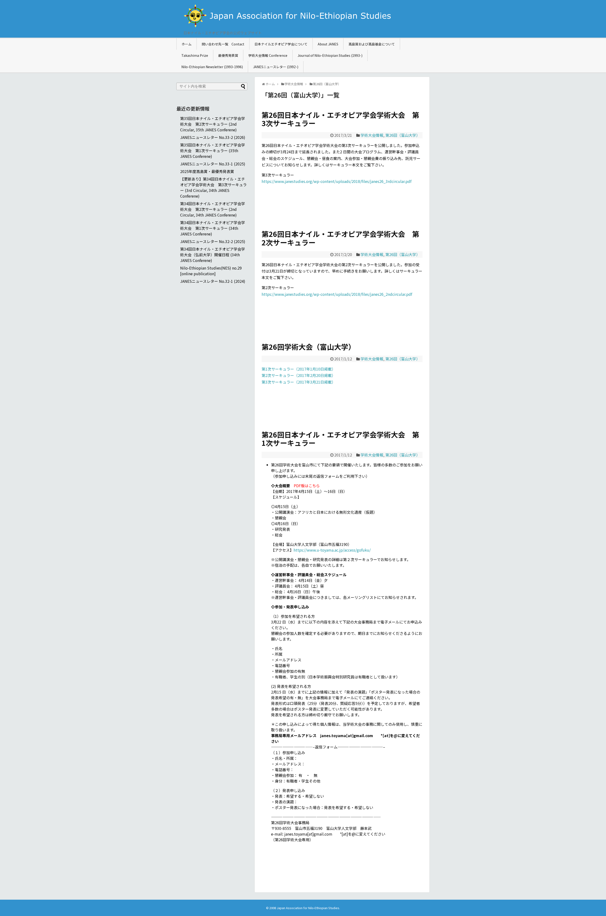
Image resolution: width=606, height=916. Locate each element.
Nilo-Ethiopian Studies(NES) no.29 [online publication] (211, 270)
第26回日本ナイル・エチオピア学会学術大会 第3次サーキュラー (340, 119)
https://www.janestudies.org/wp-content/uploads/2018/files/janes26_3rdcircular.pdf (336, 181)
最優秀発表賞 (228, 55)
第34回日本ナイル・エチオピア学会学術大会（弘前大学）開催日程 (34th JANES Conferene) (212, 254)
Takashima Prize (194, 55)
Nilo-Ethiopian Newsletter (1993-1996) (212, 66)
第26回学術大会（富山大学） (308, 346)
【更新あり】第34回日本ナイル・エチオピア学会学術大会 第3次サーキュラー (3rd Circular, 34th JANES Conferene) (213, 187)
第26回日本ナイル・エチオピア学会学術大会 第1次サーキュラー (340, 438)
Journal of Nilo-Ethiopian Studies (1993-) (330, 55)
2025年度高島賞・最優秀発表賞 (207, 171)
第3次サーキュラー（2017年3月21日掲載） (298, 382)
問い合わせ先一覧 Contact (223, 44)
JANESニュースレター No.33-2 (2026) (212, 137)
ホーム (187, 44)
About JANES (328, 44)
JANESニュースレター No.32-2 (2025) (212, 241)
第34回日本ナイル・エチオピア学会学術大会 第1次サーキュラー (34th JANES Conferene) (212, 228)
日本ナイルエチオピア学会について (280, 44)
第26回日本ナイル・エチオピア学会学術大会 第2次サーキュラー (340, 238)
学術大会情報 (372, 135)
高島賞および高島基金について (371, 44)
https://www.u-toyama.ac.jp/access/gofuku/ (332, 550)
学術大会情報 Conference (267, 55)
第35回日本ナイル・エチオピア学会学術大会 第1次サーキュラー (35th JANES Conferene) (212, 150)
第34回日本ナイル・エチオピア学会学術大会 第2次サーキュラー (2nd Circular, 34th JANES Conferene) (212, 209)
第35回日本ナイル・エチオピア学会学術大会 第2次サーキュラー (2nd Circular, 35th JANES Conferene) (212, 124)
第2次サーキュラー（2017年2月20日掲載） (298, 375)
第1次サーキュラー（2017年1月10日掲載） (298, 369)
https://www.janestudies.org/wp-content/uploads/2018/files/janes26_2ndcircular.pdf (337, 294)
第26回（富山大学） (402, 135)
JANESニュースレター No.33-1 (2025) (212, 164)
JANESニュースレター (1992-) (275, 66)
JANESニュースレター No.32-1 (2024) (212, 281)
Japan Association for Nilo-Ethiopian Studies (308, 908)
